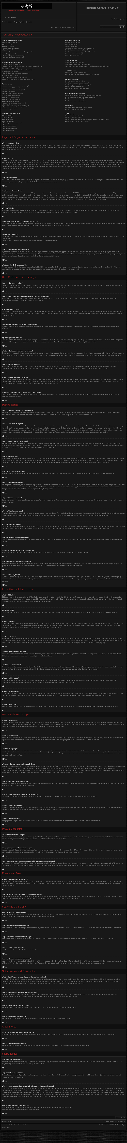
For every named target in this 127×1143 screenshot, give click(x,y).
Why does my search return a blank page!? (78, 85)
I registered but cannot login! (10, 48)
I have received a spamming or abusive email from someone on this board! (87, 66)
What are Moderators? (71, 44)
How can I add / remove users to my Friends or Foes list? (82, 74)
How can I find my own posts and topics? (77, 88)
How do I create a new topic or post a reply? (15, 86)
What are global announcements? (12, 123)
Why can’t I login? (7, 50)
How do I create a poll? (9, 91)
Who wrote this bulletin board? (74, 116)
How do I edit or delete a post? (11, 88)
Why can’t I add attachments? (11, 99)
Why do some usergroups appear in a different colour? (81, 52)
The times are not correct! (10, 68)
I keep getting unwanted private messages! (78, 64)
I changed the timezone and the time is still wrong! (17, 70)
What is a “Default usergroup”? (74, 54)
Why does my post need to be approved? (14, 107)
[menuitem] (122, 18)
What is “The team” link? (72, 56)
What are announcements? (10, 125)
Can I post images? (8, 121)
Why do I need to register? (10, 42)
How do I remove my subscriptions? (75, 101)
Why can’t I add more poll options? (12, 93)
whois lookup (18, 1090)
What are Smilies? (7, 119)
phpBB (85, 342)
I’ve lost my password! (9, 54)
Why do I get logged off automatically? (13, 56)
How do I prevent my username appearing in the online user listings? (22, 66)
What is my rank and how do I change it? (14, 77)
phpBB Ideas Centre (92, 1075)
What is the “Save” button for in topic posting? (15, 105)
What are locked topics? (9, 128)
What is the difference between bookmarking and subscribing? (83, 95)
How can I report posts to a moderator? (14, 103)
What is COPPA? (7, 44)
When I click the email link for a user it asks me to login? (19, 79)
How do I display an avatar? (10, 75)
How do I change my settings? (11, 64)
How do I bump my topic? (9, 109)
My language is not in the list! (10, 71)
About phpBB (26, 1064)
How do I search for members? (74, 86)
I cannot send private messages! (74, 62)
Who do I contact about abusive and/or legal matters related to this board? (87, 119)
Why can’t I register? (8, 46)
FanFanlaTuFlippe (120, 1125)
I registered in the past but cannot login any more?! (17, 52)
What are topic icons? (8, 130)
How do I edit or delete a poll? (11, 95)
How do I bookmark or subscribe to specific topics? (80, 97)
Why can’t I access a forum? (10, 97)
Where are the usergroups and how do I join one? (79, 48)
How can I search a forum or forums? (76, 81)
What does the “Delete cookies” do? (13, 57)
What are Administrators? (72, 42)
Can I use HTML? (7, 117)
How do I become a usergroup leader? (76, 50)
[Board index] (26, 5)
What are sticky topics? (9, 127)
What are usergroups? (71, 46)
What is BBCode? (7, 115)
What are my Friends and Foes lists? (76, 72)
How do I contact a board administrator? (77, 121)
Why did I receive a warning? (10, 101)
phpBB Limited (58, 1062)
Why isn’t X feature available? (73, 117)
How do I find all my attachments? (75, 109)
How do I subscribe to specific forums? (76, 99)
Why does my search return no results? (77, 83)
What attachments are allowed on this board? (78, 107)
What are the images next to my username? (15, 73)
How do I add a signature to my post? (13, 90)
